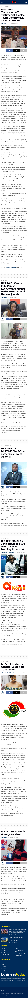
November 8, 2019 (14, 459)
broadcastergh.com (10, 267)
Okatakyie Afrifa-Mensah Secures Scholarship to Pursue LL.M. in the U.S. (18, 939)
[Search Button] (26, 2)
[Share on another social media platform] (23, 50)
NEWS (6, 280)
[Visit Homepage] (14, 2)
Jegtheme (7, 995)
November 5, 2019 (21, 672)
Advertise (3, 966)
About (2, 964)
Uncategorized (18, 955)
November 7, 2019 (21, 552)
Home (2, 6)
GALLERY (3, 950)
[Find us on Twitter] (3, 990)
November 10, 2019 (14, 297)
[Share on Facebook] (9, 50)
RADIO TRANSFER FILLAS (19, 951)
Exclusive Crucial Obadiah (8, 552)
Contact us (3, 968)
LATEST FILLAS (8, 445)
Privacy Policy (4, 970)
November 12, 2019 (14, 23)
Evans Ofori (5, 23)
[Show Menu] (2, 2)
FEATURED (7, 6)
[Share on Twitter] (16, 50)
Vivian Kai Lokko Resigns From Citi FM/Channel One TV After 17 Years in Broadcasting (17, 931)
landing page (9, 982)
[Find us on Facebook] (1, 990)
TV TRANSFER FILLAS (20, 953)
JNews (5, 993)
